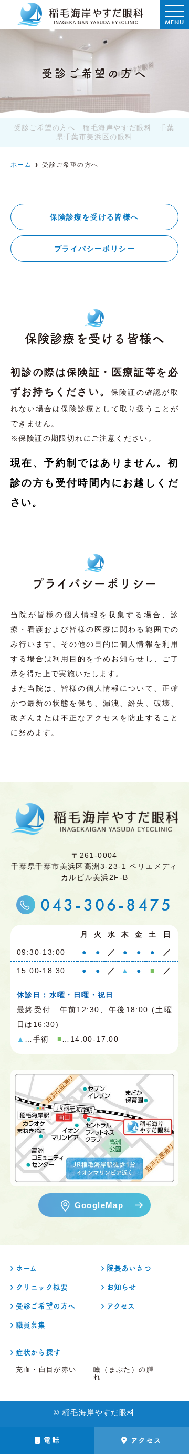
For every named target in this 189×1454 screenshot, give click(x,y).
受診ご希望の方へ (45, 1306)
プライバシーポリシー (94, 248)
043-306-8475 (106, 905)
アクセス (146, 1440)
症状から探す (38, 1352)
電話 (52, 1440)
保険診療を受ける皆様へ (94, 217)
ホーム (26, 1268)
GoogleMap (99, 1205)
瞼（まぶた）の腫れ (123, 1373)
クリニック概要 (42, 1287)
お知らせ (121, 1287)
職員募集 (31, 1325)
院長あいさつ (129, 1268)
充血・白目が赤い (46, 1369)
